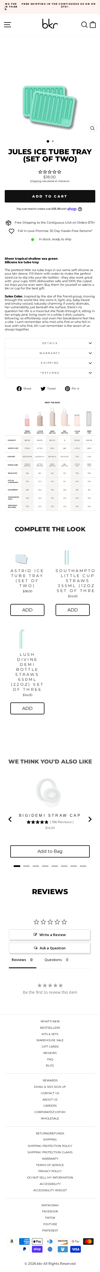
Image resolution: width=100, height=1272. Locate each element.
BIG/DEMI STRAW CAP (50, 815)
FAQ (50, 1059)
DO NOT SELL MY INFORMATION (50, 1177)
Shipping (35, 181)
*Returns (49, 372)
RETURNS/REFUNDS (50, 1133)
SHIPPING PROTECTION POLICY (50, 1146)
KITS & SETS (50, 1034)
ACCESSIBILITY (50, 1184)
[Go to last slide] (10, 819)
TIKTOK (50, 1218)
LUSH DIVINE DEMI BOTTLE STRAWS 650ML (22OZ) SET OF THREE (27, 672)
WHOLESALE (50, 1118)
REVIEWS (50, 1053)
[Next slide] (89, 819)
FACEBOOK (50, 1211)
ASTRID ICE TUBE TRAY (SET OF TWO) (27, 578)
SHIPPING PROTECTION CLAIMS (50, 1152)
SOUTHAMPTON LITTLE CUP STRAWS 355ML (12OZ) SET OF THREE (78, 580)
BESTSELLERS (50, 1028)
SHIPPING (50, 1139)
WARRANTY (50, 1158)
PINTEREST (50, 1230)
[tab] (17, 866)
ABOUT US (50, 1099)
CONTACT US (50, 1093)
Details (50, 343)
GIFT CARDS (50, 1046)
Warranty (49, 353)
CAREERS (50, 1105)
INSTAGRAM (50, 1205)
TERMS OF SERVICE (50, 1165)
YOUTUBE (50, 1224)
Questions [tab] (53, 959)
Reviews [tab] (19, 959)
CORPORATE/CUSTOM (50, 1112)
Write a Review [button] (52, 934)
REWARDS (50, 1080)
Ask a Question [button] (53, 947)
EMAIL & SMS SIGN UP (50, 1087)
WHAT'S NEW (50, 1021)
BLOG (50, 1065)
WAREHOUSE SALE (50, 1040)
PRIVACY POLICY (50, 1171)
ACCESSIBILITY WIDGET (50, 1190)
